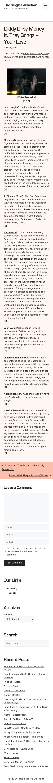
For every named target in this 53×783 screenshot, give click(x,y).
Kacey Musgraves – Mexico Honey (22, 732)
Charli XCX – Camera (14, 690)
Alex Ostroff (10, 232)
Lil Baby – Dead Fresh (15, 723)
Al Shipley (9, 196)
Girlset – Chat (11, 686)
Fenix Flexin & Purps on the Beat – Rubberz (26, 766)
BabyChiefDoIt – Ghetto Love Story (22, 728)
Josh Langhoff (11, 107)
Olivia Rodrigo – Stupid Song (18, 748)
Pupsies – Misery (12, 682)
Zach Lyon (9, 328)
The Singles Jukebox (20, 5)
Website (30, 97)
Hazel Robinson (12, 410)
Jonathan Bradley (13, 357)
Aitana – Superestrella (15, 714)
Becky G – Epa (11, 757)
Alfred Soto (10, 394)
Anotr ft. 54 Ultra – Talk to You (19, 719)
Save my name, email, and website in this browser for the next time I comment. (26, 551)
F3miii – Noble (11, 753)
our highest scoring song (35, 53)
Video (21, 97)
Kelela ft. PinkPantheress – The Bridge (23, 736)
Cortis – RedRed (12, 695)
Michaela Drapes (13, 140)
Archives (8, 614)
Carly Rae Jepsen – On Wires (19, 762)
